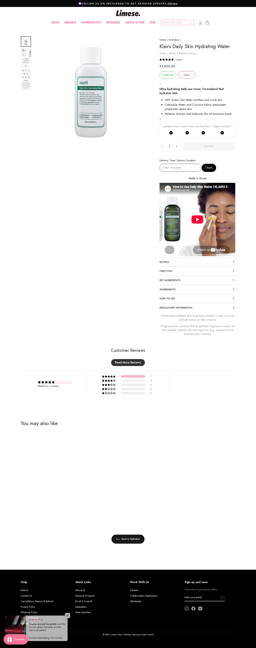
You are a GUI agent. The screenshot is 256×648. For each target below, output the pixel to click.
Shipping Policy (29, 612)
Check (209, 168)
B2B (153, 22)
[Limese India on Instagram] (187, 609)
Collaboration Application (143, 595)
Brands (70, 22)
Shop (55, 22)
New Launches (83, 612)
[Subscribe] (222, 597)
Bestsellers (81, 607)
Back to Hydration (130, 539)
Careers (134, 590)
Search (24, 590)
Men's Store (135, 22)
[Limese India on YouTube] (200, 609)
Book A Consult (83, 601)
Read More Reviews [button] (128, 362)
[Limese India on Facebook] (193, 609)
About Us (80, 590)
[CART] (207, 22)
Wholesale (135, 601)
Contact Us (26, 595)
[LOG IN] (200, 22)
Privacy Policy (28, 607)
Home (163, 39)
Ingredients (91, 22)
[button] (167, 59)
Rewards (113, 22)
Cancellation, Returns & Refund (37, 601)
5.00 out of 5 (64, 382)
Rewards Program (85, 595)
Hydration (174, 39)
